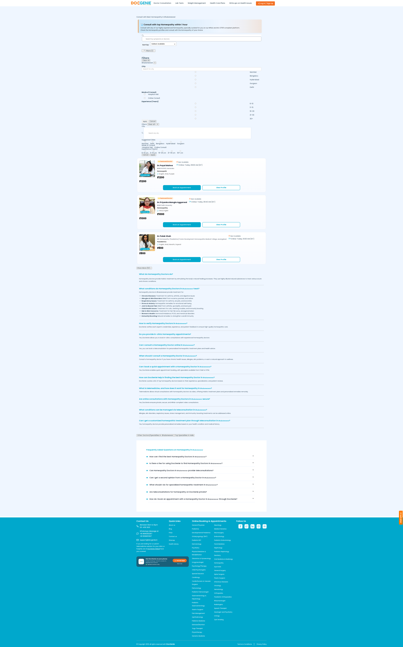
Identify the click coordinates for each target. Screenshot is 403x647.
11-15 (251, 107)
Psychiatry (195, 548)
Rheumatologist (219, 601)
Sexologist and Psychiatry (223, 612)
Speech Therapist (220, 608)
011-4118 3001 (145, 527)
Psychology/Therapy (199, 566)
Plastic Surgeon (219, 578)
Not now (179, 563)
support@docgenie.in (148, 540)
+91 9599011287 (146, 536)
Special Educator (198, 574)
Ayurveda (217, 567)
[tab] (201, 456)
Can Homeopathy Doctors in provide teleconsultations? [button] (181, 470)
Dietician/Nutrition (198, 625)
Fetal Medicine (219, 544)
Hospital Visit (153, 94)
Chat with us (401, 517)
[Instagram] (259, 526)
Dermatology (196, 544)
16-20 (252, 111)
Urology (217, 616)
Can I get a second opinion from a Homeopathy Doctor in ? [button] (182, 477)
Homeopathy (219, 563)
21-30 (252, 115)
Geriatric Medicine (198, 636)
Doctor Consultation (162, 3)
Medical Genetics (220, 529)
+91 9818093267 (146, 533)
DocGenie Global (153, 549)
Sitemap (172, 540)
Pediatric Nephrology (221, 552)
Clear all (151, 124)
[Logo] (141, 3)
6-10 (251, 103)
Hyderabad (254, 80)
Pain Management (198, 613)
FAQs (170, 533)
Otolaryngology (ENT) (199, 536)
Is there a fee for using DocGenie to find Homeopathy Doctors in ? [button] (185, 463)
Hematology (218, 589)
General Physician (198, 525)
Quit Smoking (219, 620)
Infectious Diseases (221, 582)
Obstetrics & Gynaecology (201, 559)
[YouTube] (265, 526)
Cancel (153, 121)
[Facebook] (240, 526)
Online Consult (154, 98)
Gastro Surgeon (197, 610)
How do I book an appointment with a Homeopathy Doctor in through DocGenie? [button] (193, 499)
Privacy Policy (262, 644)
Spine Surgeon (219, 574)
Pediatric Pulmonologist (200, 592)
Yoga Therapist (197, 628)
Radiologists (218, 605)
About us (172, 525)
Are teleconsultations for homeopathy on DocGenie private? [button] (178, 492)
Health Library (174, 544)
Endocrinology (219, 536)
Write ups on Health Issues (240, 3)
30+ (251, 119)
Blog (170, 529)
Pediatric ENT (196, 540)
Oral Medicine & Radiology (223, 559)
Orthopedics (218, 593)
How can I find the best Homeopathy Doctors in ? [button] (178, 456)
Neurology (217, 525)
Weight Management (197, 3)
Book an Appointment (182, 187)
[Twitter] (247, 526)
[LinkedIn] (252, 526)
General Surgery (220, 571)
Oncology (217, 586)
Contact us (173, 536)
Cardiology (196, 577)
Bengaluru (254, 76)
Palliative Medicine (198, 621)
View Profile (221, 187)
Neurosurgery (219, 533)
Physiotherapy (197, 632)
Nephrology (218, 548)
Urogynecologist (198, 562)
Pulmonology (196, 588)
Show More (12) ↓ (144, 268)
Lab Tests (179, 3)
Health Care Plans (217, 3)
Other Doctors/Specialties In (155, 435)
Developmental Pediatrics (201, 533)
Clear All (146, 60)
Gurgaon (253, 83)
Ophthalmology (197, 617)
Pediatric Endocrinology (222, 540)
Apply (145, 121)
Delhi (252, 87)
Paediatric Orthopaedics (223, 597)
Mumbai (253, 72)
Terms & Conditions (244, 644)
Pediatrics (195, 529)
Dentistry (217, 555)
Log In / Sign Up (266, 3)
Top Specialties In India (184, 435)
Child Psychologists (199, 570)
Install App (181, 561)
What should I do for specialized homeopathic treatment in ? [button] (183, 484)
